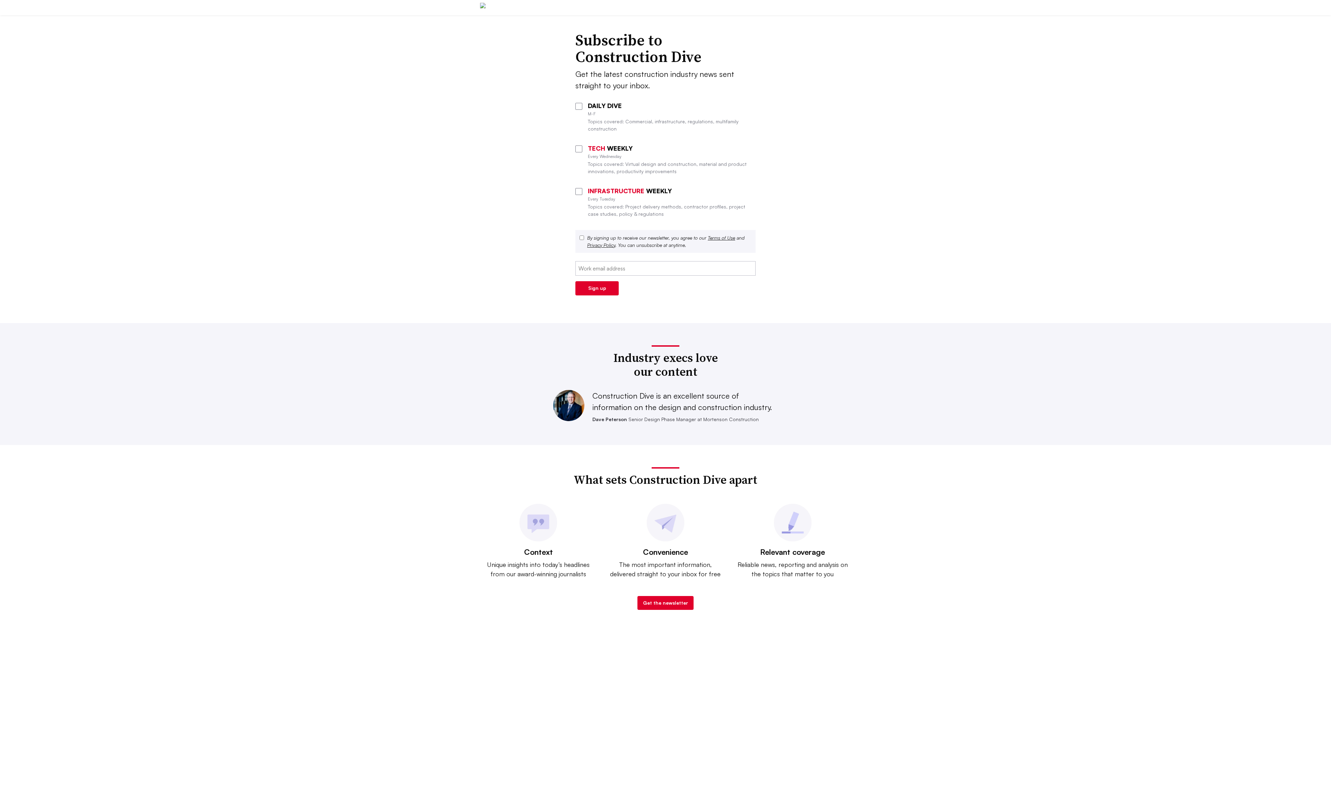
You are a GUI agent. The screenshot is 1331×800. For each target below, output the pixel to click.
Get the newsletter (665, 603)
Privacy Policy (601, 245)
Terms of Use (721, 238)
